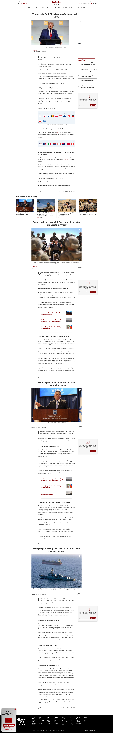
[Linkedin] (26, 724)
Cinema (71, 720)
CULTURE (77, 7)
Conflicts (48, 723)
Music (71, 721)
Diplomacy (34, 721)
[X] (17, 724)
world (24, 4)
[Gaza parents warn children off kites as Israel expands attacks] (69, 493)
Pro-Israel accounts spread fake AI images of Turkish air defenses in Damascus (52, 320)
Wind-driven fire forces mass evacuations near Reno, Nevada (87, 213)
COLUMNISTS (36, 7)
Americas (48, 720)
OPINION (85, 717)
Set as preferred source (85, 3)
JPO (58, 132)
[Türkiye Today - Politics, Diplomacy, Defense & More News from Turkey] (56, 3)
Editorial (85, 721)
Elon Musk (66, 159)
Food (63, 724)
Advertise (55, 730)
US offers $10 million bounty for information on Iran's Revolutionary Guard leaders (45, 214)
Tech (55, 724)
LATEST (29, 7)
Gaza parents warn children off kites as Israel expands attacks (51, 493)
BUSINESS (65, 7)
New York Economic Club (58, 63)
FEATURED (43, 7)
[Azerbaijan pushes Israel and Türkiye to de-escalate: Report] (69, 327)
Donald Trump (57, 56)
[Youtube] (22, 724)
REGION (54, 7)
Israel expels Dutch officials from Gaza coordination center (25, 213)
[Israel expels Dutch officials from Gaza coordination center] (25, 205)
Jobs (48, 730)
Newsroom (35, 50)
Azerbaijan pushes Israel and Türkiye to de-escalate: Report (53, 327)
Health (63, 720)
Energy (55, 721)
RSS (58, 730)
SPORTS (83, 7)
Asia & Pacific (49, 721)
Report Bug (62, 730)
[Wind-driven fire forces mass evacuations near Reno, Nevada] (88, 205)
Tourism (56, 723)
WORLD (59, 7)
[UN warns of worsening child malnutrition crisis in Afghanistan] (67, 205)
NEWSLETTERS (95, 3)
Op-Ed (85, 720)
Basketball (78, 720)
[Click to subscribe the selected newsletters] (93, 105)
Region (42, 496)
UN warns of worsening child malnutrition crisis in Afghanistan (66, 214)
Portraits (71, 724)
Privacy (51, 730)
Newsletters (39, 730)
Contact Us (45, 730)
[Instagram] (19, 724)
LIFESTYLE (71, 7)
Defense (33, 720)
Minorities (34, 724)
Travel (63, 723)
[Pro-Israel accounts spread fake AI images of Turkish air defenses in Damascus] (69, 320)
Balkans (40, 723)
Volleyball (78, 721)
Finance (55, 720)
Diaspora (34, 723)
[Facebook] (24, 724)
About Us (35, 730)
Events (71, 723)
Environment (64, 721)
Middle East (41, 721)
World (38, 217)
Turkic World (41, 720)
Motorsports (78, 723)
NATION (48, 7)
